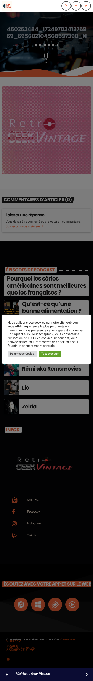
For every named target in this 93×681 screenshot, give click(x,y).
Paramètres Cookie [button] (22, 353)
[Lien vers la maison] (7, 6)
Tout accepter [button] (50, 353)
